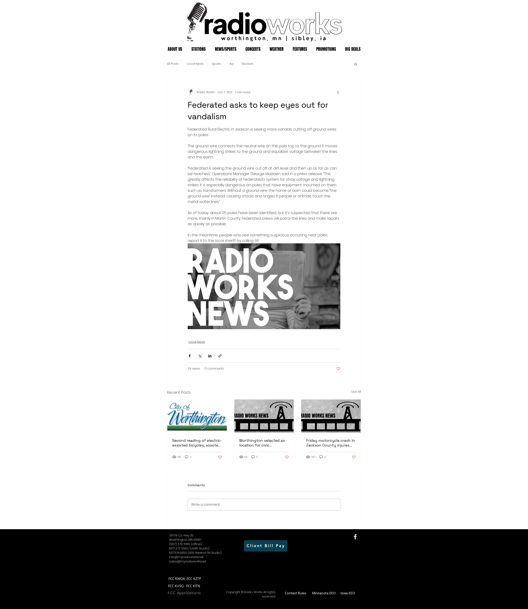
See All (356, 392)
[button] (356, 64)
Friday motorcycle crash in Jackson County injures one (330, 443)
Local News (195, 64)
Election (247, 64)
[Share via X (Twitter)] (200, 356)
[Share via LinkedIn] (210, 356)
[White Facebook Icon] (355, 536)
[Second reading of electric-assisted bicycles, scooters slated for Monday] (197, 416)
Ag (231, 64)
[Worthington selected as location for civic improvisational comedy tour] (264, 416)
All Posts (173, 64)
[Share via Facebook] (190, 356)
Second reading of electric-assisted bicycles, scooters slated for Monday (197, 443)
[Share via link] (220, 356)
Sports (216, 64)
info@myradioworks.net (186, 557)
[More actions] (337, 92)
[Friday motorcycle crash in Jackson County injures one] (331, 416)
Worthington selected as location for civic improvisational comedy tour (262, 443)
